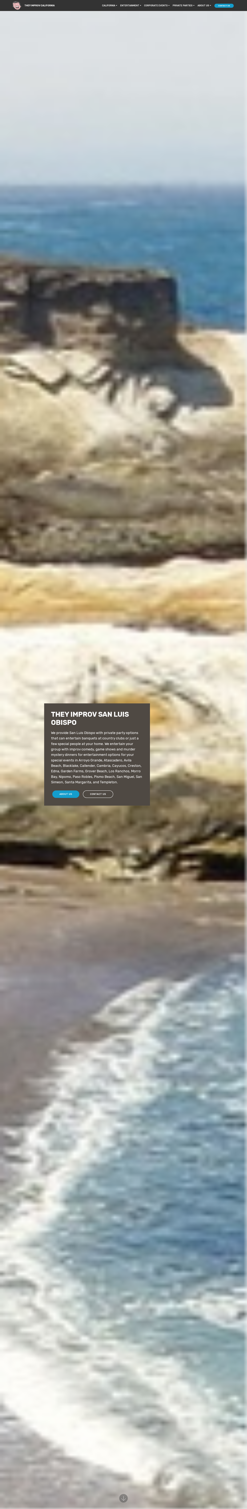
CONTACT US (224, 6)
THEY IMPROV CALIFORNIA (39, 5)
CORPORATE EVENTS (156, 5)
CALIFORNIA (108, 5)
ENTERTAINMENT (129, 5)
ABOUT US (203, 5)
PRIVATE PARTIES (183, 5)
